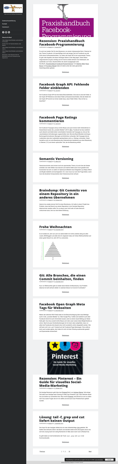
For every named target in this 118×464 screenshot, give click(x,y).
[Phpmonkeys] (13, 12)
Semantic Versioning (56, 158)
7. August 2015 (57, 47)
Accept (109, 459)
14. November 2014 (58, 310)
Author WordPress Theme (67, 462)
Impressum (5, 27)
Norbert (50, 47)
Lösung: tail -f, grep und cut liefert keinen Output (61, 419)
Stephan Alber (80, 64)
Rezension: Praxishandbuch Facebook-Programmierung (65, 20)
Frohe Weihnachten (55, 227)
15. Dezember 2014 (58, 281)
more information (99, 459)
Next (90, 451)
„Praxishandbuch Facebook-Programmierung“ (59, 64)
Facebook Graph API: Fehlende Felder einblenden (64, 86)
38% (70, 130)
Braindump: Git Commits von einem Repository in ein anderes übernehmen (63, 193)
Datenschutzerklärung (9, 21)
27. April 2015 (57, 123)
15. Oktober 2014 (58, 388)
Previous (42, 451)
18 (69, 451)
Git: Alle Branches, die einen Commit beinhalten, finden (62, 277)
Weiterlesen (65, 72)
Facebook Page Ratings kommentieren (58, 119)
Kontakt (4, 24)
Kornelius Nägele (51, 66)
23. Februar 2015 (58, 200)
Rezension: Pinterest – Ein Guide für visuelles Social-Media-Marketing (65, 358)
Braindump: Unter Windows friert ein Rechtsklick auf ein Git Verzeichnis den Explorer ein (11, 56)
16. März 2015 (57, 161)
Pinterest (64, 392)
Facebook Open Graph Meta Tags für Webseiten (62, 306)
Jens (78, 427)
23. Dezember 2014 (58, 229)
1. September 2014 (58, 423)
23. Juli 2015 (57, 90)
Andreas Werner (78, 392)
